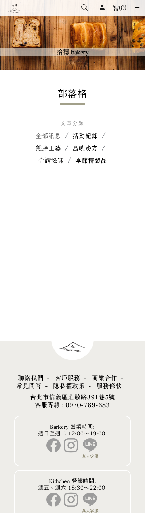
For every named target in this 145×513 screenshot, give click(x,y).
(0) (122, 7)
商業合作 (104, 378)
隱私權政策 (69, 386)
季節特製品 (91, 160)
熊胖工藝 (48, 148)
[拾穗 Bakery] (14, 8)
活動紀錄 (85, 136)
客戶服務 (67, 378)
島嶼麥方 (85, 148)
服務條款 (109, 386)
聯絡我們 (30, 378)
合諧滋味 (51, 160)
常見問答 (29, 386)
